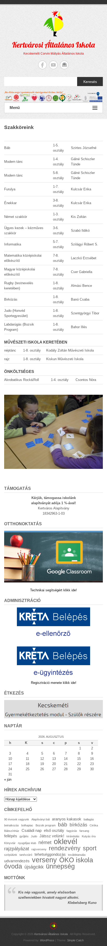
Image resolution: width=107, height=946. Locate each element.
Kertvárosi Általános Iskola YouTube (53, 65)
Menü (15, 107)
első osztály (54, 830)
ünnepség (60, 866)
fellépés (10, 836)
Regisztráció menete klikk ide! (53, 683)
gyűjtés (24, 836)
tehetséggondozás (50, 854)
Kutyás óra (89, 836)
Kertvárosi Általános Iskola (53, 45)
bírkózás (78, 824)
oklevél (65, 841)
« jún (7, 779)
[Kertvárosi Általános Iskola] (53, 96)
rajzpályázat (16, 848)
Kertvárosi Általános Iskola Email (64, 65)
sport (89, 848)
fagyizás (71, 830)
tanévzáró (25, 854)
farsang (84, 830)
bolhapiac (27, 825)
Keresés (90, 82)
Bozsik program (46, 825)
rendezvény (65, 848)
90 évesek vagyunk (16, 819)
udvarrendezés (17, 861)
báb (62, 824)
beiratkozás (11, 825)
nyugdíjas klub (27, 843)
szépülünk (10, 854)
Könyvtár (10, 843)
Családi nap (32, 830)
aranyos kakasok (66, 819)
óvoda (13, 866)
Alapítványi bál (40, 819)
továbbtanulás (77, 854)
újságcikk (34, 867)
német (44, 842)
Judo (34, 836)
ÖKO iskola (76, 860)
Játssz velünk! (51, 836)
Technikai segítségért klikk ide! (53, 590)
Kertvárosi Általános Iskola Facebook (42, 65)
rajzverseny (38, 849)
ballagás (89, 819)
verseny (44, 860)
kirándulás (72, 836)
